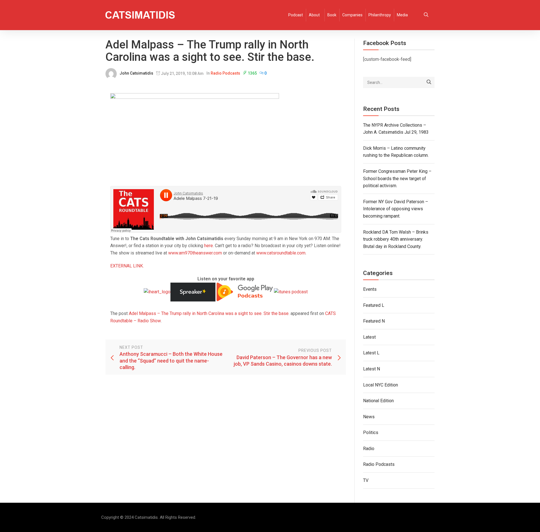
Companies (352, 15)
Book (331, 15)
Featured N (374, 321)
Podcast (295, 15)
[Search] (429, 82)
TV (365, 480)
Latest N (371, 369)
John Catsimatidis (136, 73)
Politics (370, 432)
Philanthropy (379, 15)
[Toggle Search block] (426, 15)
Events (370, 289)
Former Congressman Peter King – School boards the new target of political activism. (397, 178)
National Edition (378, 400)
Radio (368, 448)
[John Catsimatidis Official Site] (140, 15)
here (208, 245)
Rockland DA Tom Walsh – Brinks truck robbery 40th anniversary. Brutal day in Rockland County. (395, 239)
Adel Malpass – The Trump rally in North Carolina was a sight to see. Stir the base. (209, 313)
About (314, 15)
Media (402, 15)
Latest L (371, 353)
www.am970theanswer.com (195, 253)
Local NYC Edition (380, 385)
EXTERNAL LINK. (127, 266)
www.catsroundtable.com (280, 253)
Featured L (373, 305)
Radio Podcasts (225, 73)
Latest (369, 337)
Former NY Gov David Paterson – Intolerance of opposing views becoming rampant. (395, 209)
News (369, 416)
